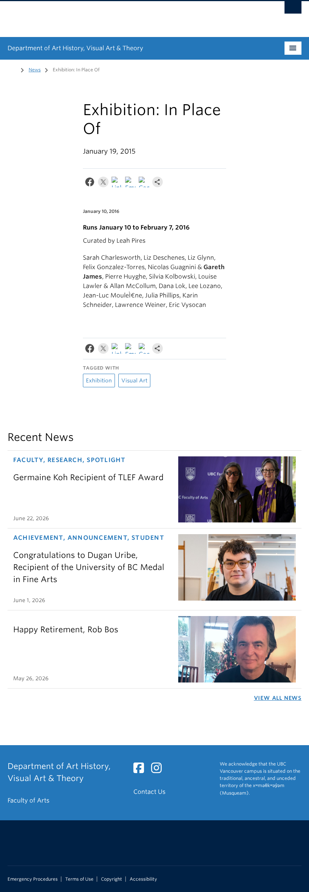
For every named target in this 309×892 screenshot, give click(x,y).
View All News (277, 698)
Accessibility (143, 879)
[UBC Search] (293, 9)
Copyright (111, 879)
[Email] (130, 184)
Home (12, 69)
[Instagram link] (159, 770)
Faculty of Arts (28, 800)
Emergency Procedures (33, 879)
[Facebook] (89, 184)
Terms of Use (79, 879)
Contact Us (149, 791)
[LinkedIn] (117, 184)
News (35, 69)
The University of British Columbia (132, 15)
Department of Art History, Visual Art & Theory (75, 48)
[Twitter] (103, 184)
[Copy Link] (144, 184)
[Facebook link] (141, 770)
